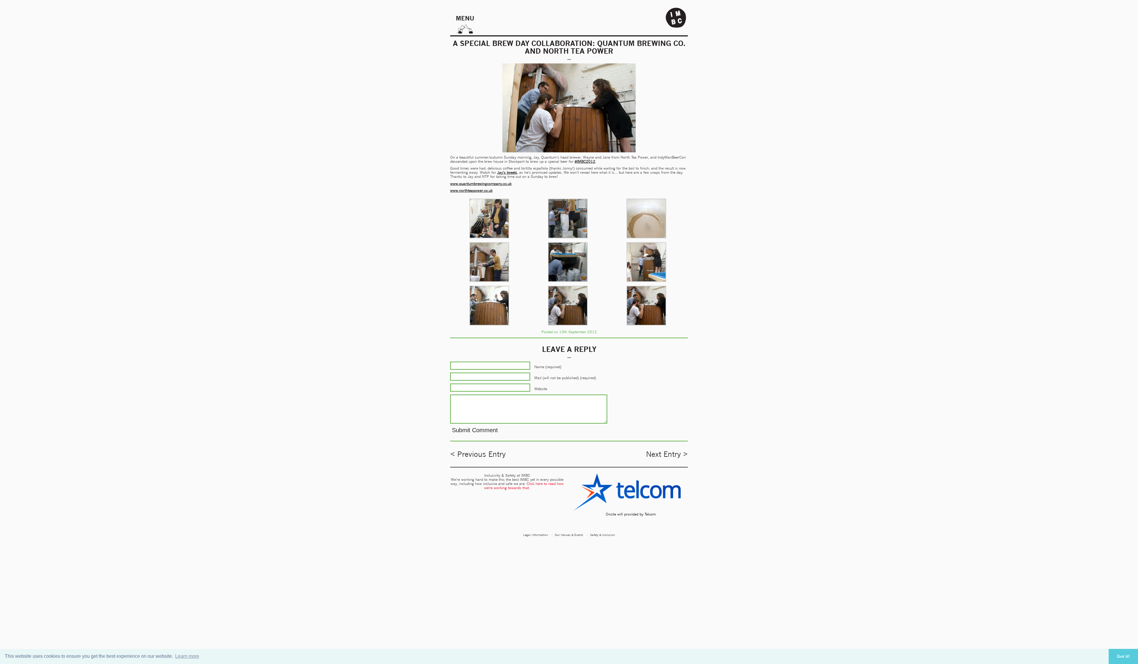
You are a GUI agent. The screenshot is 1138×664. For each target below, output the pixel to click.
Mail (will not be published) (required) (565, 378)
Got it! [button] (1123, 656)
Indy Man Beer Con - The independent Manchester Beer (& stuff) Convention (676, 18)
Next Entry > (667, 454)
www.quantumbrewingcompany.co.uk (481, 183)
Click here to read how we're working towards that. (524, 485)
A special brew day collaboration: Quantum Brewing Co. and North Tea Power (569, 47)
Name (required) (547, 367)
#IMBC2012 (585, 161)
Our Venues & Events (569, 535)
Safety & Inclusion (602, 535)
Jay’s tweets (507, 172)
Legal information (535, 535)
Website (540, 389)
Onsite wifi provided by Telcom (631, 514)
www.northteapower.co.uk (471, 190)
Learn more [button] (187, 656)
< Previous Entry (478, 454)
